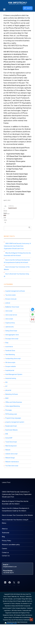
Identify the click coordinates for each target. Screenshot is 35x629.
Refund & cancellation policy (11, 544)
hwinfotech (12, 208)
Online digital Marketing (12, 406)
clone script (8, 311)
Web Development (11, 446)
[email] (32, 319)
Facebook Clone (10, 350)
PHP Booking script (11, 414)
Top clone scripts (10, 295)
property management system (14, 422)
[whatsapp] (32, 314)
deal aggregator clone (12, 334)
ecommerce (9, 346)
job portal (8, 390)
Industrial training (10, 378)
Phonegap (8, 410)
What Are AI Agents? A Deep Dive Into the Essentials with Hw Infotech (17, 254)
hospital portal (9, 370)
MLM (6, 398)
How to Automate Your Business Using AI (16, 275)
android (7, 303)
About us (5, 528)
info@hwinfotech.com (10, 566)
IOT (6, 386)
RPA (6, 434)
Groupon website (10, 366)
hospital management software (15, 291)
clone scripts (9, 319)
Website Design (10, 458)
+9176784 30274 (8, 572)
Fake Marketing (10, 354)
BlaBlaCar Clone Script (12, 307)
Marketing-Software (11, 394)
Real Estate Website (11, 430)
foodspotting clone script (13, 358)
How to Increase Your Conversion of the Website (17, 268)
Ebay (6, 342)
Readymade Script (11, 426)
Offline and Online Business (13, 402)
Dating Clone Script (11, 330)
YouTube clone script (11, 465)
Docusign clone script (11, 338)
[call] (32, 309)
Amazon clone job (10, 299)
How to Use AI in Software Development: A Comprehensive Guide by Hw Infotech (17, 261)
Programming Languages (13, 418)
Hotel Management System (13, 374)
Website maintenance (12, 461)
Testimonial (5, 532)
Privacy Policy (6, 540)
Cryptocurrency (10, 323)
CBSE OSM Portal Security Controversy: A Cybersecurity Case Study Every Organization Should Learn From (17, 246)
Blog (3, 536)
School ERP (8, 438)
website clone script (11, 454)
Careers (4, 548)
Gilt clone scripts (10, 362)
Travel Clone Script (11, 442)
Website (7, 450)
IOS (5, 215)
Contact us (5, 552)
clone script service (11, 315)
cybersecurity (9, 327)
